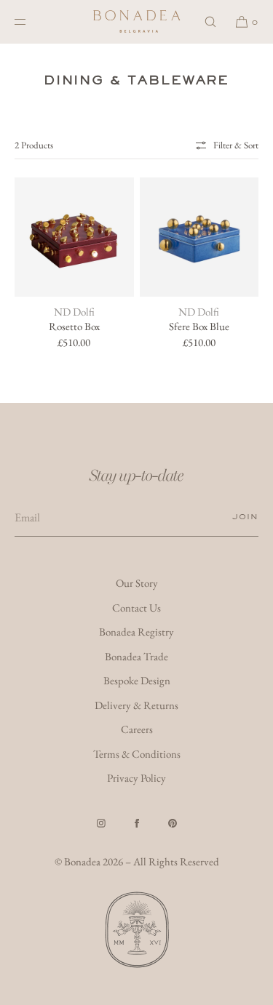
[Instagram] (101, 823)
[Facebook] (137, 823)
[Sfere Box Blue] (199, 237)
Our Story (137, 583)
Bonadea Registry (136, 631)
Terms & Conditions (137, 754)
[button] (210, 21)
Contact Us (136, 607)
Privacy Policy (136, 778)
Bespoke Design (136, 680)
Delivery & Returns (136, 705)
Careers (137, 729)
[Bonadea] (137, 22)
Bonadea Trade (136, 656)
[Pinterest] (173, 823)
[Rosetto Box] (74, 237)
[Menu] (32, 21)
